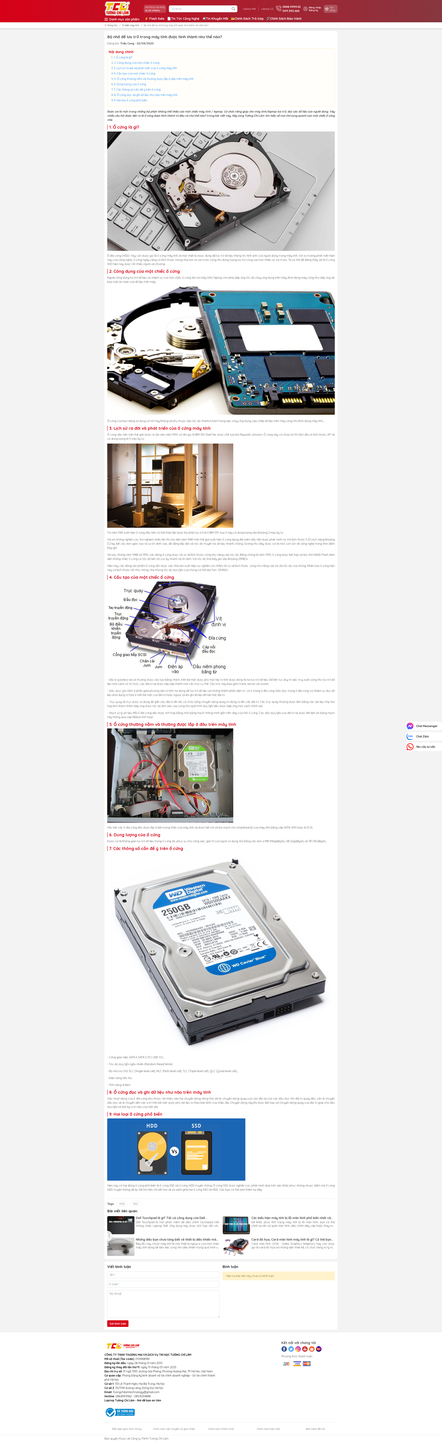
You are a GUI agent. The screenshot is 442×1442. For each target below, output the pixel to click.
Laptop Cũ (267, 8)
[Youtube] (305, 1349)
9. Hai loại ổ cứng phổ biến (130, 100)
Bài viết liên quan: (122, 1211)
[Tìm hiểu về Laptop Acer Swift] (236, 1247)
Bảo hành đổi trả (315, 1428)
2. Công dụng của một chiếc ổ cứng (136, 62)
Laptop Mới (249, 8)
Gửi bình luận (117, 1323)
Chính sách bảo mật (268, 1428)
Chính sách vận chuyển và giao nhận (174, 1428)
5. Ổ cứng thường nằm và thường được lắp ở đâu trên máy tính (154, 79)
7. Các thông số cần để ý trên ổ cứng (137, 89)
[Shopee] (312, 1349)
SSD (135, 1204)
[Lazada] (318, 1349)
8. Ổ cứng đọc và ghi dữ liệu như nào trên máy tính (145, 95)
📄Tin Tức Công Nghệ (183, 19)
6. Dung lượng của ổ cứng (130, 84)
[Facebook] (284, 1349)
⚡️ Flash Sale (154, 19)
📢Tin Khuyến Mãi (215, 19)
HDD (122, 1204)
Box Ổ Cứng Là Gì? (149, 1218)
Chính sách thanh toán (221, 1428)
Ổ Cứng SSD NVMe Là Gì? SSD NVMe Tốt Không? (286, 1218)
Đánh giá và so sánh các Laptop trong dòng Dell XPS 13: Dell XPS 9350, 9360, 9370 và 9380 (177, 1239)
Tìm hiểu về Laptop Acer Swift (273, 1239)
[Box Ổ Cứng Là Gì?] (120, 1225)
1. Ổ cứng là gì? (123, 57)
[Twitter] (291, 1349)
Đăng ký (313, 10)
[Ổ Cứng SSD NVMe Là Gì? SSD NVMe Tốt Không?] (236, 1225)
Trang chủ (112, 25)
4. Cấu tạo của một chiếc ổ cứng (134, 73)
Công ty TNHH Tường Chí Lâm (149, 1438)
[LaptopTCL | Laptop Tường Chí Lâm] (117, 8)
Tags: (110, 1204)
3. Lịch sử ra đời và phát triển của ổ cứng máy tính (145, 68)
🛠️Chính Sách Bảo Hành (283, 19)
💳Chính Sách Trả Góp (247, 19)
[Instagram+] (298, 1349)
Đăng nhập (315, 7)
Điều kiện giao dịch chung (126, 1428)
